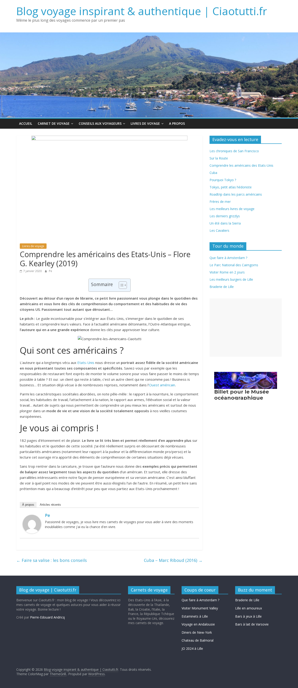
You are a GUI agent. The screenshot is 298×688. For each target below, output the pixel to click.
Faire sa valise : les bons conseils (51, 560)
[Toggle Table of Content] (120, 285)
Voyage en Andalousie (198, 624)
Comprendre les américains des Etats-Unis (241, 165)
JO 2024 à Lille (192, 648)
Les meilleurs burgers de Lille (231, 279)
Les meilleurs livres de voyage (232, 209)
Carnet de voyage (54, 123)
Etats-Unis (85, 362)
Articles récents (50, 504)
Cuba (213, 172)
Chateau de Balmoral (197, 640)
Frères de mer (220, 201)
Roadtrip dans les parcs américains (236, 194)
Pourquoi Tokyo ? (223, 180)
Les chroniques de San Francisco (234, 151)
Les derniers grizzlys (225, 216)
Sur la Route (219, 158)
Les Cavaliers (219, 230)
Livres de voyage (145, 123)
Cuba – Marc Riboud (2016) (173, 560)
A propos (177, 123)
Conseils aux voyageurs (100, 123)
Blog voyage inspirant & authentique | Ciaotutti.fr (141, 11)
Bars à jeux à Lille (248, 616)
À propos (28, 504)
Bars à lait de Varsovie (252, 624)
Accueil (25, 123)
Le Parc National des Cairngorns (234, 265)
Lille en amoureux (248, 608)
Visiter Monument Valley (200, 608)
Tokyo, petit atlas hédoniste (231, 187)
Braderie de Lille (222, 286)
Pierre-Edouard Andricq (47, 617)
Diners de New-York (197, 632)
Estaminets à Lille (195, 616)
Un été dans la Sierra (225, 223)
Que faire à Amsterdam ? (200, 600)
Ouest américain (162, 385)
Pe (50, 271)
